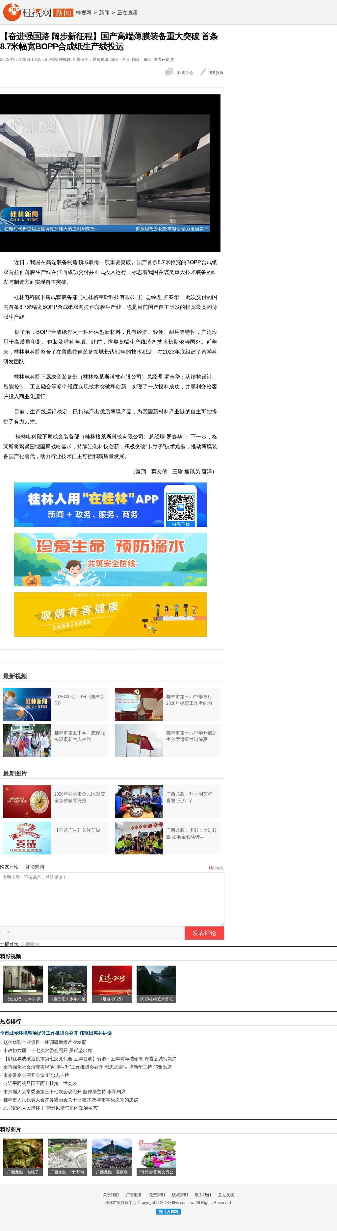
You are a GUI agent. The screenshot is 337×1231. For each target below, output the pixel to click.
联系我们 (203, 1195)
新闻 (104, 12)
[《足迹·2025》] (112, 993)
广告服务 (134, 1195)
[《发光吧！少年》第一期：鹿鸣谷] (67, 993)
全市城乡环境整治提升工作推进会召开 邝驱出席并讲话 (56, 1033)
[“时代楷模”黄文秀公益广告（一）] (156, 1166)
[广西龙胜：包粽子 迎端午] (23, 1166)
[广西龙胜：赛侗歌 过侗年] (112, 1166)
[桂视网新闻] (38, 18)
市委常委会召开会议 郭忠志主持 (36, 1075)
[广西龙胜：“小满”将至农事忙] (67, 1166)
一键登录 (10, 944)
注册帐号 (30, 944)
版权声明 (180, 1195)
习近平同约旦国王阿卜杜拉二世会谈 (40, 1083)
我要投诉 (216, 72)
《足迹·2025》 (112, 999)
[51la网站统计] (168, 1210)
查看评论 (161, 59)
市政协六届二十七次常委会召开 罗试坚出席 (47, 1050)
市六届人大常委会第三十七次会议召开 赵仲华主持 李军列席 (64, 1091)
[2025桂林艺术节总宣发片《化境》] (156, 993)
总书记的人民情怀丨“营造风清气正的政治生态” (51, 1108)
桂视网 (83, 12)
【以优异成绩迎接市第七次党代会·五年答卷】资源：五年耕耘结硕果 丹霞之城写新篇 (90, 1058)
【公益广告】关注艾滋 (77, 830)
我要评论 (185, 72)
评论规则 (35, 866)
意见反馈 (226, 1195)
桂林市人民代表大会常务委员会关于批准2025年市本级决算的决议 (70, 1099)
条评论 (218, 868)
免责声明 (157, 1195)
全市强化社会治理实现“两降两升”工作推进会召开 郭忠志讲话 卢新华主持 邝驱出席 (87, 1067)
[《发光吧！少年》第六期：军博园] (23, 993)
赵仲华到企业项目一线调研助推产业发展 (44, 1042)
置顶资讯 (100, 59)
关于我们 (111, 1195)
